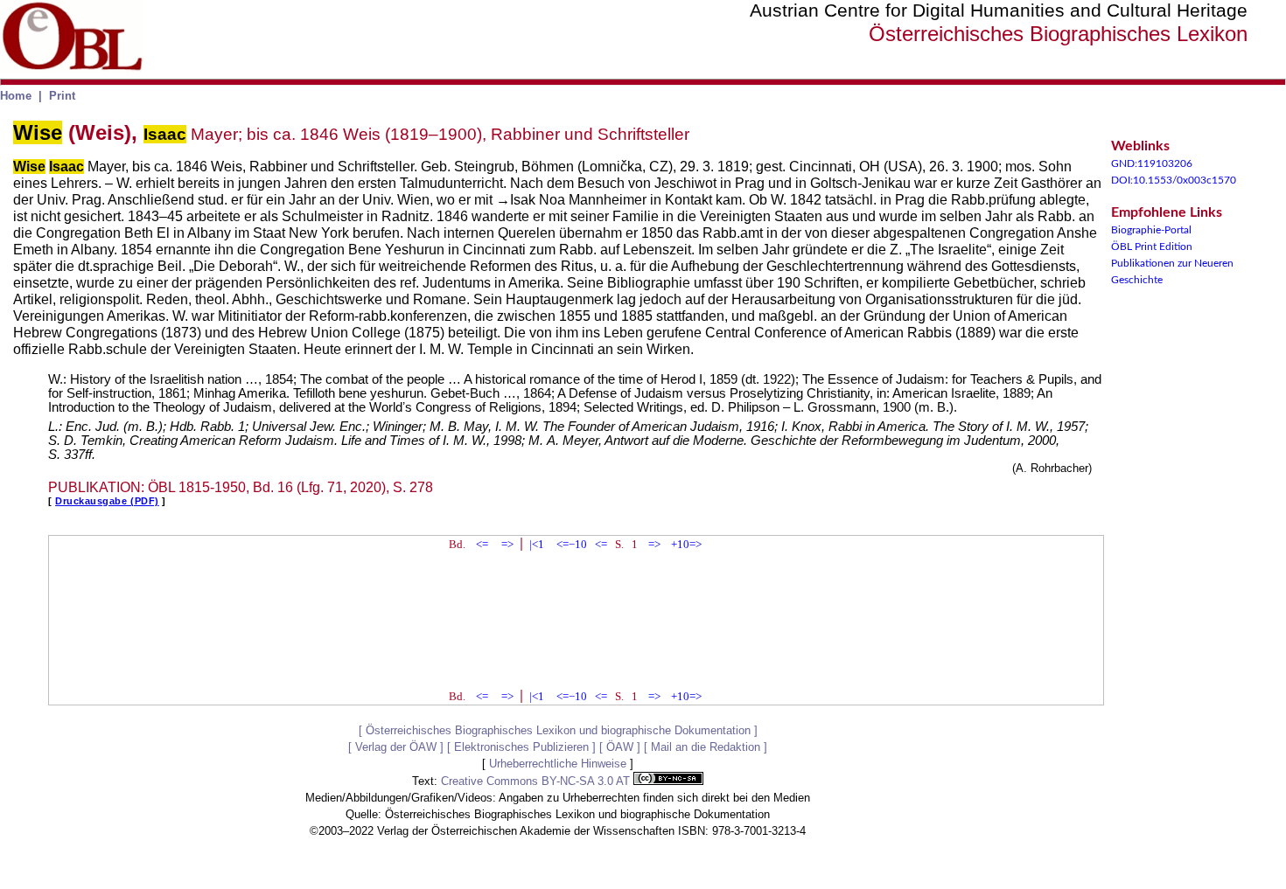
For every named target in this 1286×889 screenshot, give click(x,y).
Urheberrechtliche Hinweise (557, 763)
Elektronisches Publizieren (521, 747)
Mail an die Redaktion (705, 747)
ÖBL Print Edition (1151, 246)
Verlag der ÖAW (396, 747)
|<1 (536, 544)
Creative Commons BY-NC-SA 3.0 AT (537, 781)
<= (482, 544)
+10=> (686, 544)
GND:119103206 (1151, 163)
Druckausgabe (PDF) (107, 501)
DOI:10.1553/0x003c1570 (1173, 180)
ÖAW (619, 747)
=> (507, 544)
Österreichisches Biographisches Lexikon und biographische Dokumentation (558, 730)
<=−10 (571, 544)
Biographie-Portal (1151, 230)
